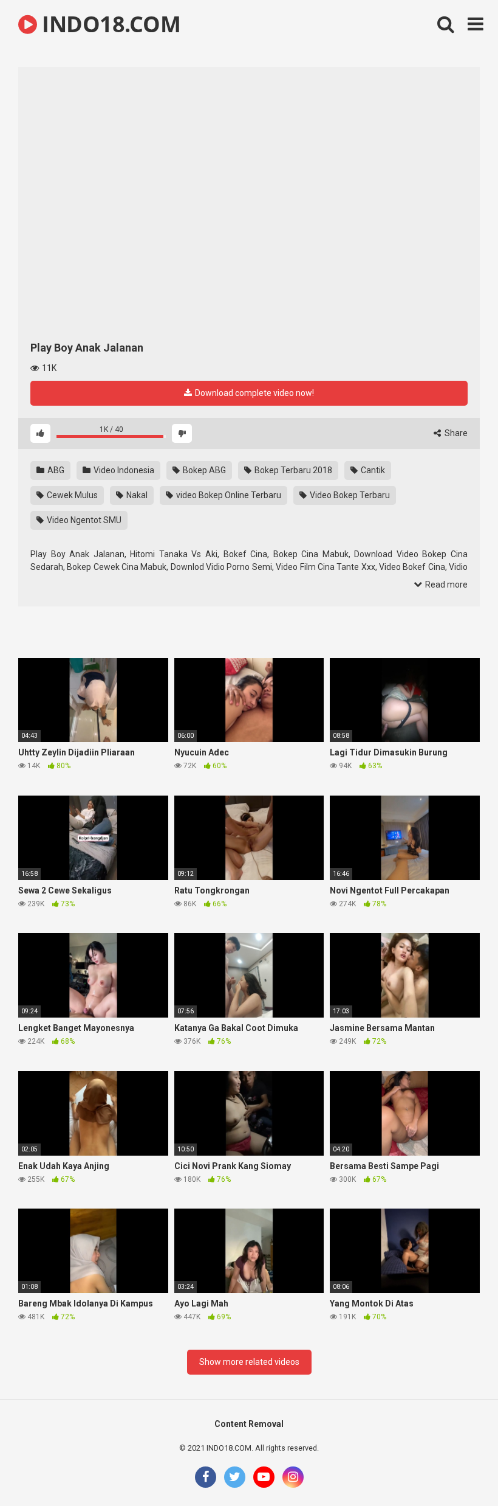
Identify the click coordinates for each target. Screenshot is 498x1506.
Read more (445, 584)
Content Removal (249, 1424)
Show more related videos (249, 1362)
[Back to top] (457, 1469)
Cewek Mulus (71, 495)
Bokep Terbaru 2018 (292, 470)
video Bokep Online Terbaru (227, 495)
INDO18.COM (108, 24)
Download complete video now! (253, 393)
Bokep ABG (203, 470)
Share (455, 433)
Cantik (372, 470)
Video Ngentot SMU (83, 520)
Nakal (136, 495)
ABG (55, 470)
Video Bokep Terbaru (349, 495)
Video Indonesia (123, 470)
